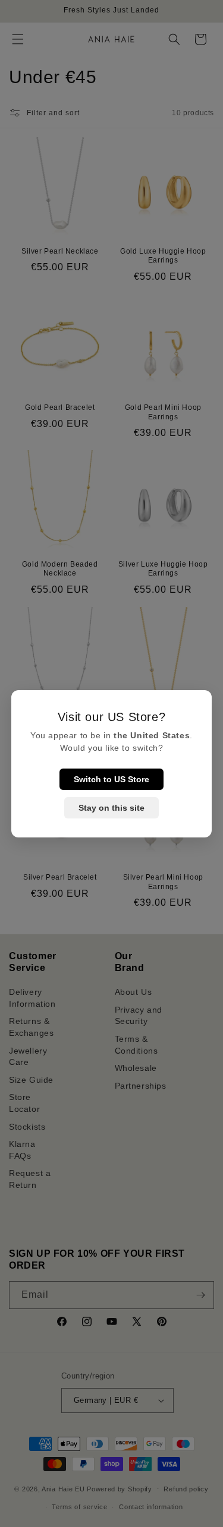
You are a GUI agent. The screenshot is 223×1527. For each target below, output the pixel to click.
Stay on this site (111, 807)
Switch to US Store (111, 779)
